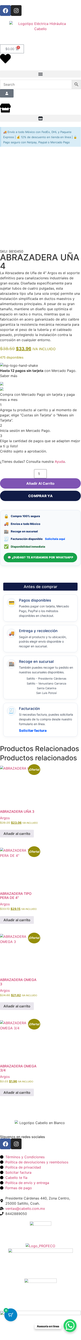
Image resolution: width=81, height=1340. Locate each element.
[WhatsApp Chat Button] (70, 1325)
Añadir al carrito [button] (16, 833)
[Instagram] (16, 10)
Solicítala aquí (55, 539)
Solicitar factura (33, 730)
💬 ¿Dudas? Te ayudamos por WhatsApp (40, 557)
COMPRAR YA (40, 496)
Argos (5, 818)
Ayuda (60, 461)
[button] (40, 74)
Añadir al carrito (40, 483)
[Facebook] (5, 10)
